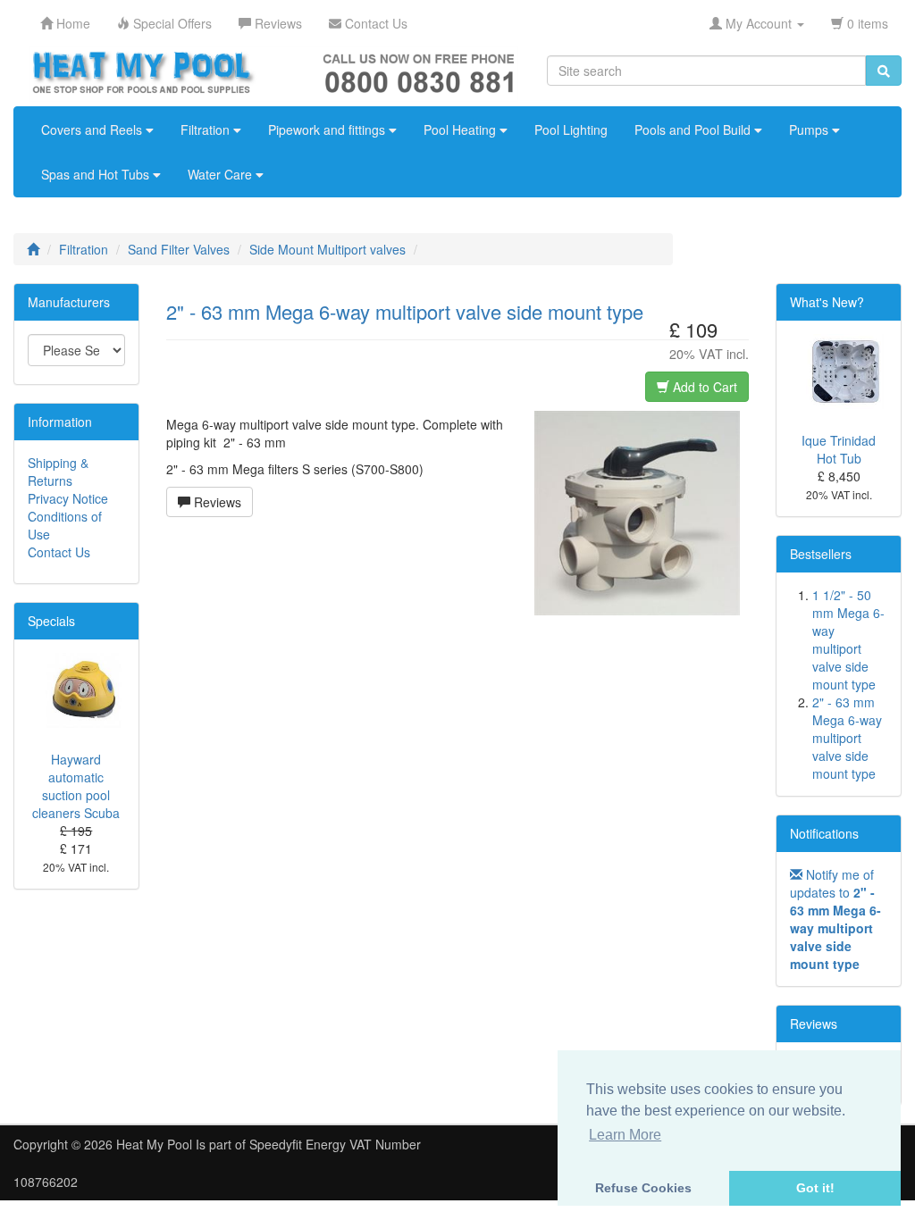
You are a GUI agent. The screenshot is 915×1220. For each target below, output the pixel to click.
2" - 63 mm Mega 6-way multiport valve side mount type (847, 737)
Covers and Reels (93, 129)
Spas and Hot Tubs (97, 174)
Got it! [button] (815, 1188)
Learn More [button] (625, 1134)
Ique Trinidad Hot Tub (839, 449)
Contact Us (59, 552)
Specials (51, 621)
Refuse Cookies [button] (643, 1188)
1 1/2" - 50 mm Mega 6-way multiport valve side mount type (848, 639)
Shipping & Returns (58, 471)
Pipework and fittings (328, 129)
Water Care (222, 174)
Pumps (810, 129)
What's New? (827, 302)
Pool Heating (461, 129)
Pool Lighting (571, 129)
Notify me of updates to (835, 919)
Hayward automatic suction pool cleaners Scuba (76, 786)
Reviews (215, 502)
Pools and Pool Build (694, 129)
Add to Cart (703, 387)
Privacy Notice (68, 498)
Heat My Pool (154, 1144)
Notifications (824, 833)
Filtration (206, 129)
